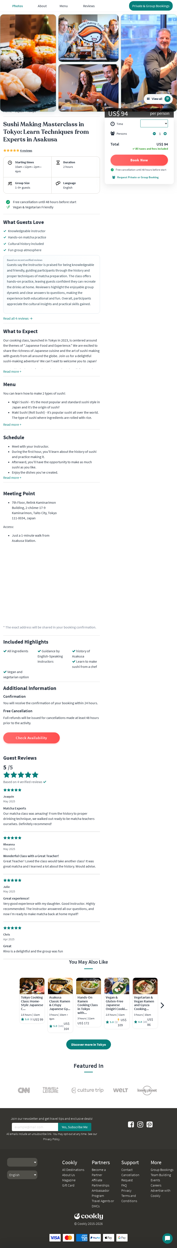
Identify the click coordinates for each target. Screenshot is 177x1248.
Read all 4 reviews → (18, 318)
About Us (68, 1175)
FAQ (124, 1185)
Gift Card (68, 1185)
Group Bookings (162, 1169)
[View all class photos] (28, 63)
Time (120, 123)
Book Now (139, 160)
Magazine (69, 1180)
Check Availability (31, 737)
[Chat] (167, 1238)
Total (115, 144)
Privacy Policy (51, 1139)
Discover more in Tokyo (88, 1044)
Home (7, 111)
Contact (127, 1169)
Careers (156, 1185)
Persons (122, 133)
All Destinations (73, 1169)
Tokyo (31, 111)
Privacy (126, 1190)
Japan (19, 111)
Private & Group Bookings (150, 6)
